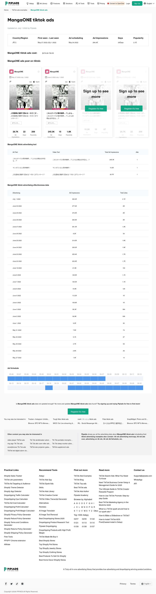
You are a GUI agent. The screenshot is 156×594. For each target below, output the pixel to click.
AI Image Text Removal (48, 514)
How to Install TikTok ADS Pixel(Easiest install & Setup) (110, 520)
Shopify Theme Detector (14, 487)
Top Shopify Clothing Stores (50, 552)
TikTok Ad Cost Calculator (14, 503)
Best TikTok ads (80, 487)
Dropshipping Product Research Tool (54, 522)
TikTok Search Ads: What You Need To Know (113, 477)
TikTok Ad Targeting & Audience (17, 483)
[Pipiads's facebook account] (6, 584)
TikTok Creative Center (48, 495)
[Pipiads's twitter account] (11, 584)
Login (128, 3)
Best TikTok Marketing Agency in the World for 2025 (113, 503)
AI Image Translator (47, 510)
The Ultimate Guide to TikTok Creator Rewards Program (114, 490)
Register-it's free (96, 108)
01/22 (92, 519)
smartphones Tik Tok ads (17, 447)
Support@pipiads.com (143, 475)
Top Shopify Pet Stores (48, 544)
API (135, 483)
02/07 (76, 519)
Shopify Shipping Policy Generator (18, 532)
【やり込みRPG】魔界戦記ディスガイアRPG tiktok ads (114, 423)
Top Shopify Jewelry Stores (50, 548)
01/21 (76, 522)
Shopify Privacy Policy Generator (17, 514)
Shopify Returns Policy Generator (17, 529)
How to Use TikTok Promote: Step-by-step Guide (114, 497)
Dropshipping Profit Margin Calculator (19, 510)
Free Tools (8, 536)
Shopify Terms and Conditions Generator (16, 523)
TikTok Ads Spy (45, 479)
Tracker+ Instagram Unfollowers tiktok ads (40, 419)
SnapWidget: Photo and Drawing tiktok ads (139, 419)
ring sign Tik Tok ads (15, 443)
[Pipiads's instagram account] (22, 584)
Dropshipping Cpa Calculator (16, 499)
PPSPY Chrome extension (15, 540)
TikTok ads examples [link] (20, 10)
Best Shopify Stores (47, 540)
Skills (41, 487)
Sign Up (137, 3)
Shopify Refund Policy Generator (17, 518)
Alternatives (44, 503)
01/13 (84, 522)
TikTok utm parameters (13, 479)
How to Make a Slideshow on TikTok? (114, 515)
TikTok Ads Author (81, 491)
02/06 (84, 519)
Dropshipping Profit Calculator (16, 506)
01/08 (84, 526)
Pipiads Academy (81, 495)
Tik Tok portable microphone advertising (63, 440)
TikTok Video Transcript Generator (53, 499)
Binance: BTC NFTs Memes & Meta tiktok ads (40, 423)
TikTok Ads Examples (83, 475)
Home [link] (6, 10)
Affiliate (7, 544)
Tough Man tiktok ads (61, 419)
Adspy (41, 475)
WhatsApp (138, 479)
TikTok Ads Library (46, 491)
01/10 (92, 522)
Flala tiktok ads (107, 419)
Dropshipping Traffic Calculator (16, 495)
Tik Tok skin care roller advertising (41, 443)
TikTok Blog (79, 479)
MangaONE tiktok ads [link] (39, 10)
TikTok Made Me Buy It (48, 536)
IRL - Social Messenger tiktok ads (90, 423)
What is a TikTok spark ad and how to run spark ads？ (114, 510)
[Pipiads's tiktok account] (17, 584)
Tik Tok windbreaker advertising (41, 440)
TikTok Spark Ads (46, 483)
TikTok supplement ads (60, 447)
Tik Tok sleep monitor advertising (63, 443)
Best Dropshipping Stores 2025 (51, 518)
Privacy (123, 584)
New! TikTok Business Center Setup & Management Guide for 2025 (114, 483)
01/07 (92, 526)
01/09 (76, 526)
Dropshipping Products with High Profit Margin (54, 531)
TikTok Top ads (80, 483)
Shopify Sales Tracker (13, 475)
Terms (133, 584)
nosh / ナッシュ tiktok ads (87, 419)
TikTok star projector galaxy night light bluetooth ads (41, 447)
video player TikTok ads (16, 440)
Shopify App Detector (12, 491)
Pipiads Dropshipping (48, 526)
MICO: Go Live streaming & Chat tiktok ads (65, 423)
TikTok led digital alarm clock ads (19, 450)
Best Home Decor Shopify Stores (52, 560)
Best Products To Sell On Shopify (52, 556)
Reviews (42, 506)
